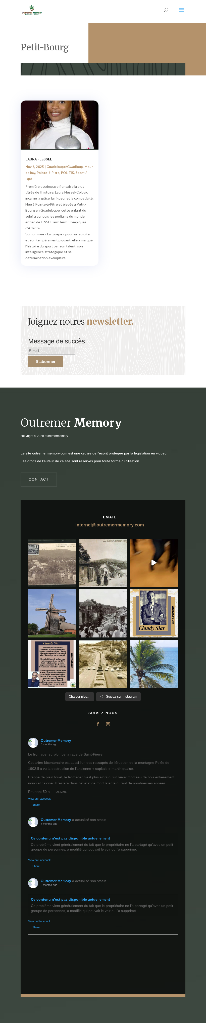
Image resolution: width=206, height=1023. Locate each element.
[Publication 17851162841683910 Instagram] (52, 613)
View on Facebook (39, 798)
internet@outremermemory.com (109, 524)
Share (36, 804)
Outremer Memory (56, 740)
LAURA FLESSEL (38, 159)
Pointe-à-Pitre (48, 173)
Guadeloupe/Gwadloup (64, 167)
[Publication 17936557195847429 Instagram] (52, 664)
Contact (39, 479)
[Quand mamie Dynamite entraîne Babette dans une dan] (154, 563)
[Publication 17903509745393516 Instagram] (103, 613)
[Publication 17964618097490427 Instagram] (154, 613)
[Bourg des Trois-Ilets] (103, 563)
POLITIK (67, 173)
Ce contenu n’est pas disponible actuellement (70, 838)
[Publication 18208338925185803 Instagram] (103, 664)
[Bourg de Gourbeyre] (52, 563)
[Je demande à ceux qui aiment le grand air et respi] (154, 664)
